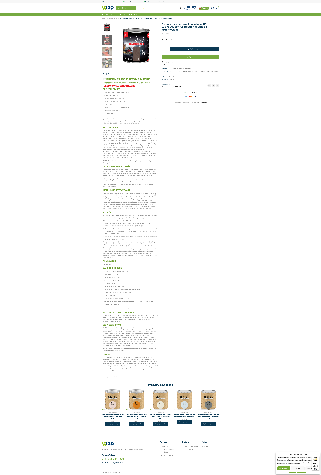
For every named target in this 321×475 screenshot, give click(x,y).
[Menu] (318, 457)
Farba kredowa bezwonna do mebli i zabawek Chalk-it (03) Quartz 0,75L (184, 415)
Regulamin (164, 446)
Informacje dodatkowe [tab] (113, 377)
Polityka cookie (165, 452)
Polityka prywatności (301, 472)
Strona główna (106, 18)
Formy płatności (189, 449)
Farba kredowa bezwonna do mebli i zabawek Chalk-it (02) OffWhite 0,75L (160, 416)
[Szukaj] (180, 8)
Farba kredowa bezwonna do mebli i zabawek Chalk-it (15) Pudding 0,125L (113, 416)
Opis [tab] (107, 73)
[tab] (130, 73)
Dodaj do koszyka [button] (121, 399)
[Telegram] (217, 85)
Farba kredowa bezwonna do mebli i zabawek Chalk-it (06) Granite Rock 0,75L (208, 416)
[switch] (315, 469)
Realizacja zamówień (191, 446)
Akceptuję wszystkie (283, 468)
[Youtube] (213, 85)
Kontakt (205, 446)
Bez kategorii (115, 18)
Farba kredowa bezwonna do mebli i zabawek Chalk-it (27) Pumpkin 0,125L (136, 416)
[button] (212, 8)
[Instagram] (209, 85)
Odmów (298, 468)
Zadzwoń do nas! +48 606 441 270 (172, 87)
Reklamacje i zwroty (167, 455)
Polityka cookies (292, 472)
